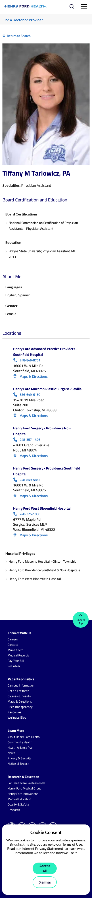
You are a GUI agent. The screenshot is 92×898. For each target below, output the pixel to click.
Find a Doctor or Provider (22, 20)
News (11, 753)
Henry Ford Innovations (23, 793)
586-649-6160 (30, 395)
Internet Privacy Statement (43, 848)
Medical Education (19, 799)
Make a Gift (15, 650)
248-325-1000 (30, 514)
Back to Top (81, 621)
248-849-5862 (30, 480)
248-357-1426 (30, 440)
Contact (13, 644)
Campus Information (21, 685)
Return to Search (19, 36)
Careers (13, 639)
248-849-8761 (30, 360)
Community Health (20, 742)
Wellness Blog (17, 717)
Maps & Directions (33, 376)
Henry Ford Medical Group (24, 788)
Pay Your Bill (16, 660)
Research (14, 810)
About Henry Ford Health (24, 737)
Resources (14, 712)
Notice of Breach (18, 763)
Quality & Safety (18, 804)
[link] (25, 6)
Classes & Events (19, 696)
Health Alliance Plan (20, 747)
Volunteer (14, 666)
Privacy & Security (19, 758)
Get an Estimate (18, 691)
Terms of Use (72, 844)
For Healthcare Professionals (27, 783)
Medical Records (18, 655)
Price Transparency (20, 707)
